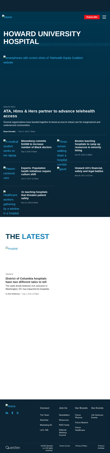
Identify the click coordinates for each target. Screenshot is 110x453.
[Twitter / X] (18, 413)
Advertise (44, 420)
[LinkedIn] (8, 413)
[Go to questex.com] (13, 447)
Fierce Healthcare (80, 428)
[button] (104, 17)
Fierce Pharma (78, 416)
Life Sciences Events (97, 416)
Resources (64, 420)
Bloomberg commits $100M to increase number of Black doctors (36, 144)
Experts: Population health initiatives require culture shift (36, 171)
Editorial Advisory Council (63, 432)
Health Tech (9, 107)
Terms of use (64, 446)
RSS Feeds (64, 425)
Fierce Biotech (81, 422)
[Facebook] (13, 413)
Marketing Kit (46, 425)
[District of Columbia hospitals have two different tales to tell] (12, 248)
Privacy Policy (81, 446)
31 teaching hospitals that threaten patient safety (34, 195)
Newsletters (64, 415)
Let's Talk (44, 430)
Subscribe (92, 17)
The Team (44, 415)
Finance (9, 274)
